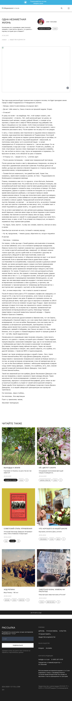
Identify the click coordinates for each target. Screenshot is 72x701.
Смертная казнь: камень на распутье (52, 590)
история (12, 541)
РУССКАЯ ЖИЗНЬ (52, 631)
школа (58, 539)
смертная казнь (51, 602)
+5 (26, 480)
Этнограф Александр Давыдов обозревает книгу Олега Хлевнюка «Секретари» (18, 532)
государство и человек (44, 28)
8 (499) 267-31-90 (57, 659)
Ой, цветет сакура (47, 468)
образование (43, 539)
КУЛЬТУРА (62, 631)
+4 (18, 541)
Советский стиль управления (18, 529)
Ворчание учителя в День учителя (50, 531)
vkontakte (49, 648)
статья (55, 28)
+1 (60, 480)
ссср (6, 541)
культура (7, 600)
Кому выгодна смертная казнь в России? (52, 594)
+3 (27, 600)
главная (4, 39)
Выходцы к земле (12, 468)
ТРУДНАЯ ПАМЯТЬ (44, 634)
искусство (21, 600)
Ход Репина (9, 589)
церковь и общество (45, 480)
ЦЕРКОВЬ (41, 631)
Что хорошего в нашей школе (53, 529)
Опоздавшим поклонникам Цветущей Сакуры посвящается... (51, 472)
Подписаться (18, 645)
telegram (41, 648)
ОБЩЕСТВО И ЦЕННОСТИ (17, 39)
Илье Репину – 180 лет (11, 592)
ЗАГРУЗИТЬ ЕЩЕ (36, 612)
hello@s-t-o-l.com (44, 659)
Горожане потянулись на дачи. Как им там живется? (17, 472)
